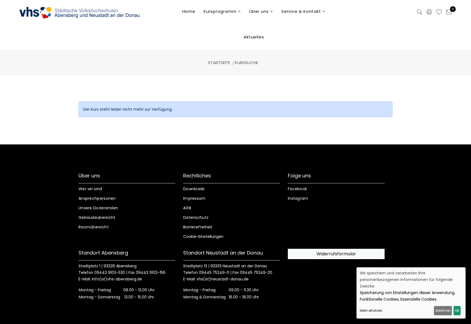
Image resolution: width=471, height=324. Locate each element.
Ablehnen (443, 310)
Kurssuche (246, 62)
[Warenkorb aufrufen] (449, 12)
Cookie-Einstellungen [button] (203, 236)
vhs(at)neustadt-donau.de (223, 279)
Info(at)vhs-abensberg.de (117, 279)
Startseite (219, 62)
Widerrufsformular (336, 254)
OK (457, 310)
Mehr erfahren (371, 310)
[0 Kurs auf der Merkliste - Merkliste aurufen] (439, 12)
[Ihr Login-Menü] (429, 12)
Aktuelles (254, 37)
